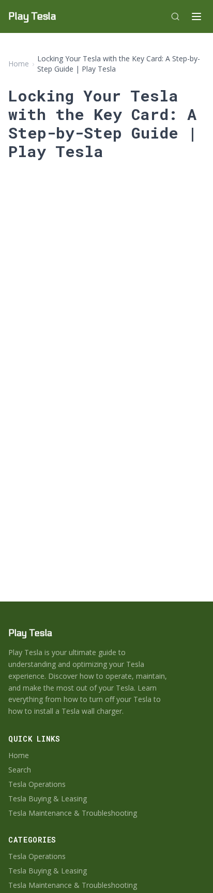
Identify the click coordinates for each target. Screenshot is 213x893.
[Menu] (196, 16)
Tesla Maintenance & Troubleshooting (72, 813)
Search (19, 770)
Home (18, 63)
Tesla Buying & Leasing (47, 798)
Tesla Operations (37, 784)
